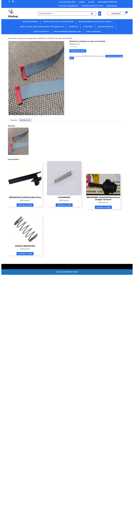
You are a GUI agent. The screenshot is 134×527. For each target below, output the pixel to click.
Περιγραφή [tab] (13, 120)
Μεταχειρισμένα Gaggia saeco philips (95, 21)
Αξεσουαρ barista (41, 31)
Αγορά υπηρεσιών (93, 31)
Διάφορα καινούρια (106, 26)
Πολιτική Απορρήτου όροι (92, 6)
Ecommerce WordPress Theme (67, 272)
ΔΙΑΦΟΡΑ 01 (73, 26)
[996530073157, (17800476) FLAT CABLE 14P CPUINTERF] (102, 13)
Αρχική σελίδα (12, 38)
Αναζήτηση (92, 13)
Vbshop (13, 16)
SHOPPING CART (116, 13)
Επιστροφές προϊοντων (107, 2)
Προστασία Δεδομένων (68, 6)
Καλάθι (91, 2)
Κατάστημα (88, 26)
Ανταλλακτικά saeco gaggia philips (58, 21)
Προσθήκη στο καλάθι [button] (25, 205)
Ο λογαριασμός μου (67, 2)
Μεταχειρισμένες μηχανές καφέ (67, 31)
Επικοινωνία (112, 6)
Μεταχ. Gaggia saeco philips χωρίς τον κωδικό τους (42, 26)
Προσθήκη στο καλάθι (78, 51)
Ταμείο (82, 2)
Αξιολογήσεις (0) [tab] (25, 120)
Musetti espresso (30, 21)
